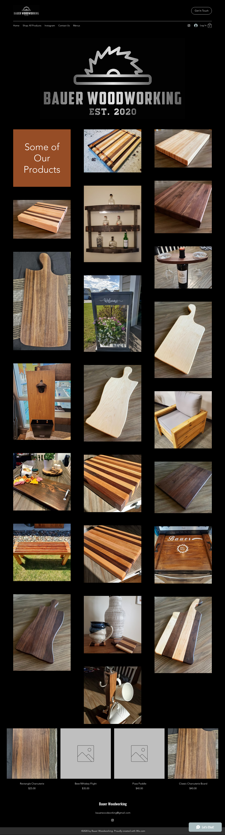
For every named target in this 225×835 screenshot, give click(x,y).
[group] (112, 759)
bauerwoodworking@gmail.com (113, 812)
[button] (210, 25)
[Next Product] (223, 753)
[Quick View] (32, 753)
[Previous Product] (2, 753)
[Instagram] (189, 25)
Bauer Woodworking (113, 803)
